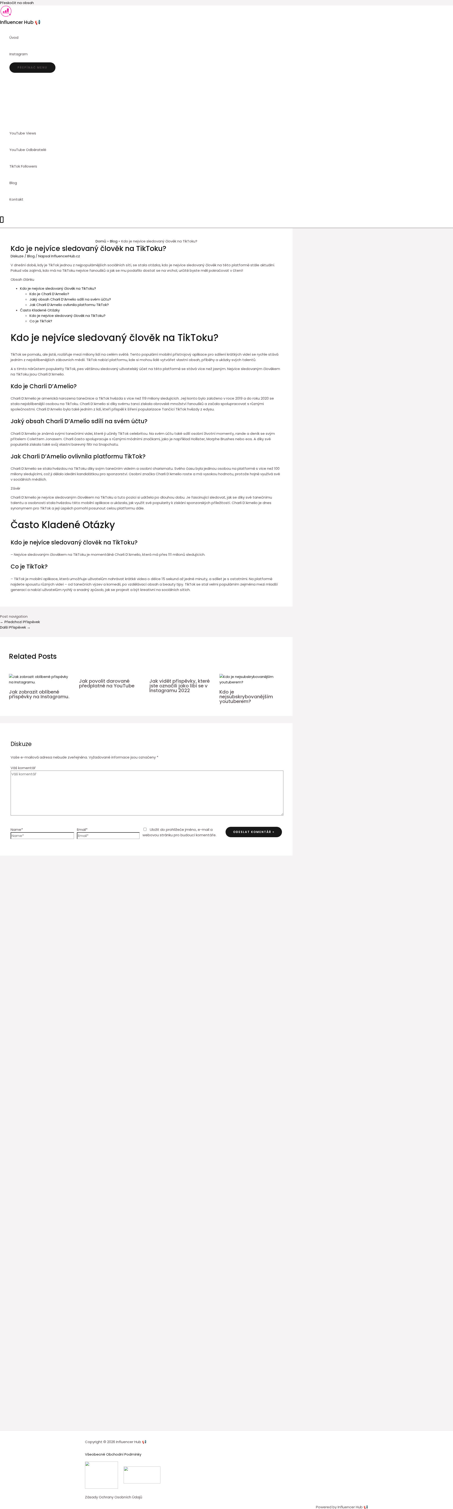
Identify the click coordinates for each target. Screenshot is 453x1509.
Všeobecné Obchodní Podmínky (113, 1454)
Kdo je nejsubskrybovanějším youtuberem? (246, 697)
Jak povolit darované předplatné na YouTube (106, 683)
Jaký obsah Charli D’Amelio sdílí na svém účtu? (70, 299)
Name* (17, 829)
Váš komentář (23, 767)
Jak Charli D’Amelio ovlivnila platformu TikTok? (69, 304)
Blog (31, 256)
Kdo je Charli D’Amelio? (49, 293)
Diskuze (17, 256)
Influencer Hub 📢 (20, 22)
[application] (30, 54)
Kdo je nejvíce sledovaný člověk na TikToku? (58, 288)
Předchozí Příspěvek (20, 621)
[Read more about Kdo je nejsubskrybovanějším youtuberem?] (251, 682)
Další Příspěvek (15, 627)
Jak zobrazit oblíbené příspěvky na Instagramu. (39, 694)
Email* (82, 829)
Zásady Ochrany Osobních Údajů (113, 1497)
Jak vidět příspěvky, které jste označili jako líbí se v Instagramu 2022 (179, 686)
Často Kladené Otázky (40, 310)
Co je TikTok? (40, 321)
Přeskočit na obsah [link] (17, 2)
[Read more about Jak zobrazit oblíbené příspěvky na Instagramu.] (41, 682)
